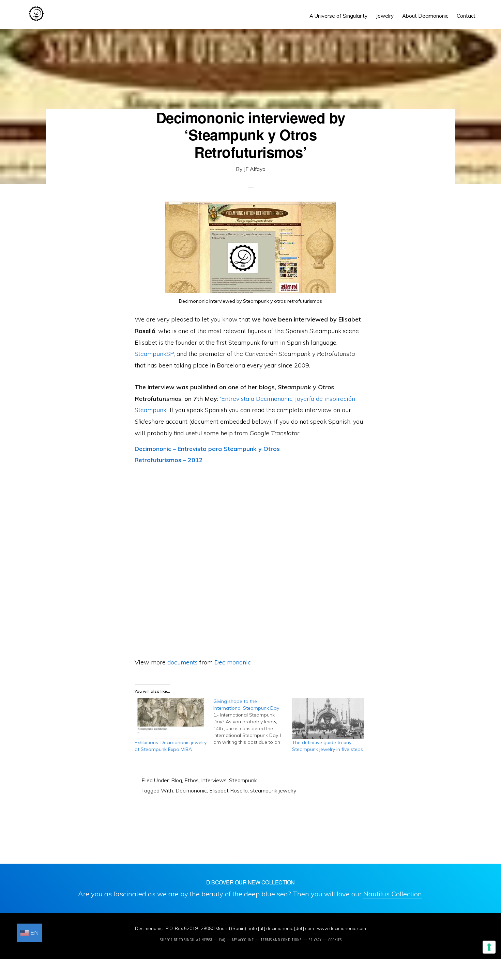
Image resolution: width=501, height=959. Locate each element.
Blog (176, 780)
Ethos (191, 780)
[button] (484, 11)
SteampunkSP (154, 354)
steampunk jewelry (273, 790)
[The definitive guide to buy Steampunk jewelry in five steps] (328, 718)
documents (182, 662)
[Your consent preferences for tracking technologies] (489, 947)
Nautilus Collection (392, 894)
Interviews (214, 780)
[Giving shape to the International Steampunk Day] (252, 721)
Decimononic (36, 13)
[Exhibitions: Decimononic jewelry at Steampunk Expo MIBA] (171, 718)
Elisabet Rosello (228, 790)
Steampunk (243, 780)
